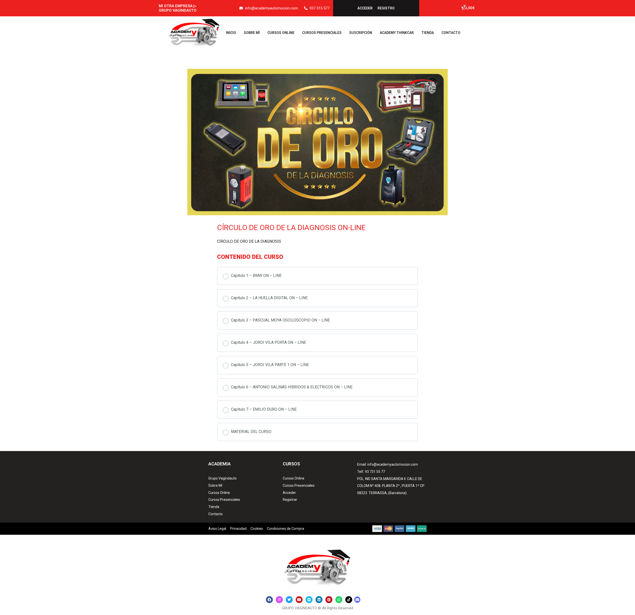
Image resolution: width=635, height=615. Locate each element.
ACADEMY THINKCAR (397, 33)
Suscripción (360, 33)
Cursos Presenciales (322, 33)
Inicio (231, 33)
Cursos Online (280, 33)
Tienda (427, 33)
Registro (386, 8)
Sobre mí (252, 33)
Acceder (365, 8)
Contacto (451, 33)
